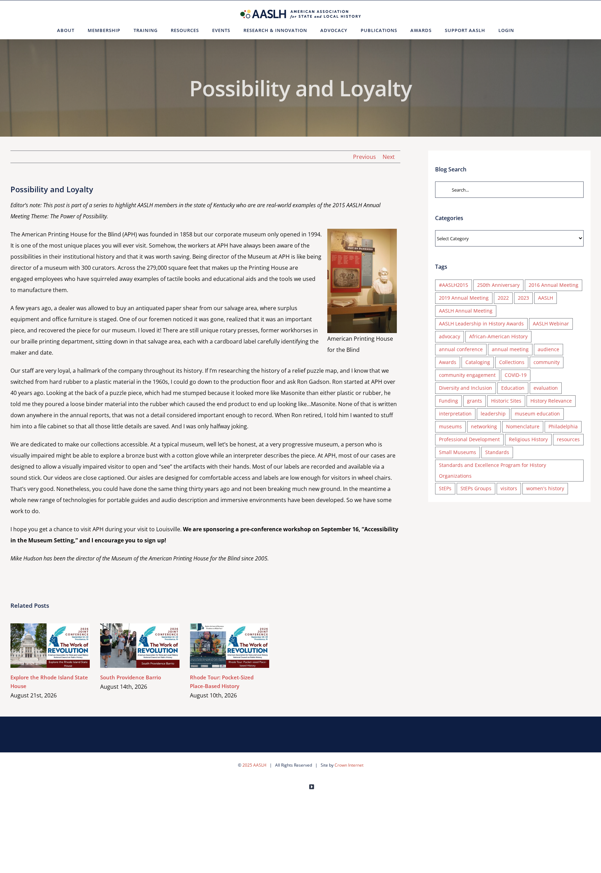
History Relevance (551, 400)
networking (484, 426)
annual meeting (510, 349)
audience (548, 349)
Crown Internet (349, 765)
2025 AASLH (254, 765)
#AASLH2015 (453, 285)
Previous (364, 157)
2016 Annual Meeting (553, 285)
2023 (523, 297)
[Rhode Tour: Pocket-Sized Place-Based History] (229, 645)
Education (512, 388)
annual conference (461, 349)
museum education (537, 413)
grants (474, 400)
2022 (503, 297)
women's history (545, 488)
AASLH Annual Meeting (465, 310)
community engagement (467, 375)
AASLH (545, 297)
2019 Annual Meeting (464, 297)
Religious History (528, 439)
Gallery (60, 645)
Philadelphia (563, 426)
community (547, 362)
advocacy (449, 336)
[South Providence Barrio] (139, 645)
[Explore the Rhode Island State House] (50, 645)
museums (450, 426)
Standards (497, 452)
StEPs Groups (475, 488)
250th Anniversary (498, 285)
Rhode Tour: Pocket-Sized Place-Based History (219, 645)
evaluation (546, 388)
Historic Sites (506, 400)
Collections (511, 362)
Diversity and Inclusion (465, 388)
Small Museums (457, 452)
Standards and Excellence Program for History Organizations (492, 470)
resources (568, 439)
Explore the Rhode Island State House (40, 645)
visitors (508, 488)
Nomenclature (522, 426)
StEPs (445, 488)
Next (389, 157)
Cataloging (477, 362)
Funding (448, 400)
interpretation (455, 413)
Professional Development (469, 439)
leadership (493, 413)
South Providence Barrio (130, 645)
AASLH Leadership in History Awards (481, 323)
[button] (529, 30)
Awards (447, 362)
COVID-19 (516, 375)
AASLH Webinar (551, 323)
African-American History (498, 336)
